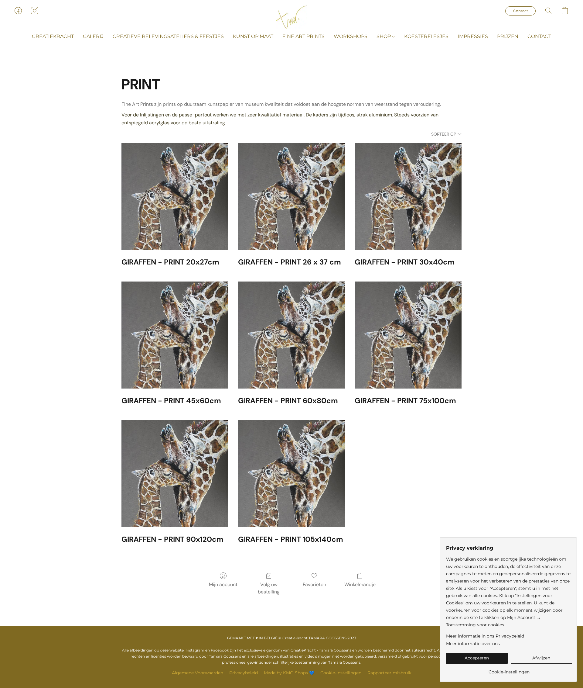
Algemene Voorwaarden (197, 673)
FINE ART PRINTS (303, 36)
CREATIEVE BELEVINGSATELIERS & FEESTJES (168, 36)
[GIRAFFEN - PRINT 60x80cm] (291, 335)
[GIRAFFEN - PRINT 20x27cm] (174, 196)
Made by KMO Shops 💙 (289, 673)
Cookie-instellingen (340, 673)
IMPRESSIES (473, 36)
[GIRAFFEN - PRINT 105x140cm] (291, 473)
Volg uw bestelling (269, 588)
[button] (292, 17)
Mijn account (223, 584)
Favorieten (314, 584)
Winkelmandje (360, 584)
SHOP (384, 36)
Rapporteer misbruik (389, 673)
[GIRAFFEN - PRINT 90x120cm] (174, 473)
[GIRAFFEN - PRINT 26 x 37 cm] (291, 196)
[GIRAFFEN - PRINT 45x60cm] (174, 335)
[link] (509, 670)
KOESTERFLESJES (426, 36)
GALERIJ (93, 36)
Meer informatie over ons (473, 643)
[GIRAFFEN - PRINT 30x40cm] (408, 196)
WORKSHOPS (350, 36)
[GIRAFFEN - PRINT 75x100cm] (408, 335)
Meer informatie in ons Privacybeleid (485, 636)
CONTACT (539, 36)
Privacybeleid (243, 673)
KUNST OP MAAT (253, 36)
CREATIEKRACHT (53, 36)
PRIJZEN (507, 36)
